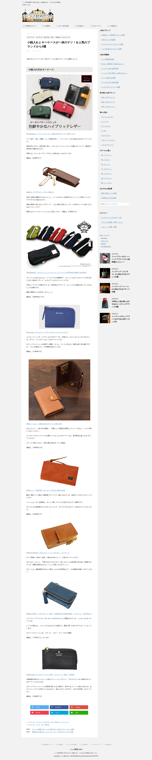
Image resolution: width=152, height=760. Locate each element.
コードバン (105, 121)
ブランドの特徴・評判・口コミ (112, 222)
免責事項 (103, 244)
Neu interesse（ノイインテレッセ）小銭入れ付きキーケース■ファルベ (50, 134)
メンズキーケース (95, 26)
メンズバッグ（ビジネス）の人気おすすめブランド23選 (121, 274)
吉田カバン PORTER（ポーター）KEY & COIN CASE (45, 490)
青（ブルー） (106, 160)
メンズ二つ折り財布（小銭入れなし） (114, 73)
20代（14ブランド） (108, 97)
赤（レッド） (106, 164)
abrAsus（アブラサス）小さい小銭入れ (40, 192)
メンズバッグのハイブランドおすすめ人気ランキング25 (121, 319)
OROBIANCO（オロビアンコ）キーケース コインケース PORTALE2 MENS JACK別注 (56, 272)
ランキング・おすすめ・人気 (44, 722)
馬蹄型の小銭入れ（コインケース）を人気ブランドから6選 (52, 732)
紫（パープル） (106, 183)
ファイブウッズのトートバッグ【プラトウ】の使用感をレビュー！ (121, 259)
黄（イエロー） (106, 174)
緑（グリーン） (106, 155)
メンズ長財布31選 (107, 59)
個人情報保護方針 (106, 246)
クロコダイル (106, 135)
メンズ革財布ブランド (29, 26)
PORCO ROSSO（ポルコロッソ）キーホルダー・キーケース (47, 553)
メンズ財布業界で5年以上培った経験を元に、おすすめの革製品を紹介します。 (76, 753)
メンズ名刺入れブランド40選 (111, 49)
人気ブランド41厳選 (108, 40)
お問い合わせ (104, 241)
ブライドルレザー (107, 117)
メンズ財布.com (76, 749)
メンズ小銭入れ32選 (108, 78)
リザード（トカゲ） (108, 140)
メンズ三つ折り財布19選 (109, 82)
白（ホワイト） (106, 169)
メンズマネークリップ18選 (110, 87)
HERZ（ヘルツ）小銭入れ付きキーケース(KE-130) (44, 424)
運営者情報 (104, 238)
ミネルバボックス (107, 145)
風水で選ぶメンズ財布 (109, 193)
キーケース (31, 722)
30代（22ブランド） (108, 102)
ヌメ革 (103, 131)
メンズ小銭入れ (79, 26)
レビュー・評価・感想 (109, 227)
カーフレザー (106, 126)
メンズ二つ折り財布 (63, 26)
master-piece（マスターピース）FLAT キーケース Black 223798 (50, 674)
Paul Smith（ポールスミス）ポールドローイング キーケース (47, 332)
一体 (42, 724)
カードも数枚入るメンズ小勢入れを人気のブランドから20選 (53, 729)
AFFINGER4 (94, 756)
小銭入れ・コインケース (61, 722)
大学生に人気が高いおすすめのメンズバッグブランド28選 (121, 304)
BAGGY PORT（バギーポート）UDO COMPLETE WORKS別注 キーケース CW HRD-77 (59, 614)
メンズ (38, 724)
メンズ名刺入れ (112, 26)
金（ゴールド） (106, 178)
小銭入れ (47, 724)
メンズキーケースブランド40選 (112, 44)
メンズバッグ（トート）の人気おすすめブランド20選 (121, 289)
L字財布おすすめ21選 (108, 198)
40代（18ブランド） (108, 107)
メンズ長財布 (46, 26)
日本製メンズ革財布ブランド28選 (113, 35)
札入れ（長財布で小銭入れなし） (113, 64)
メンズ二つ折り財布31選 (109, 68)
